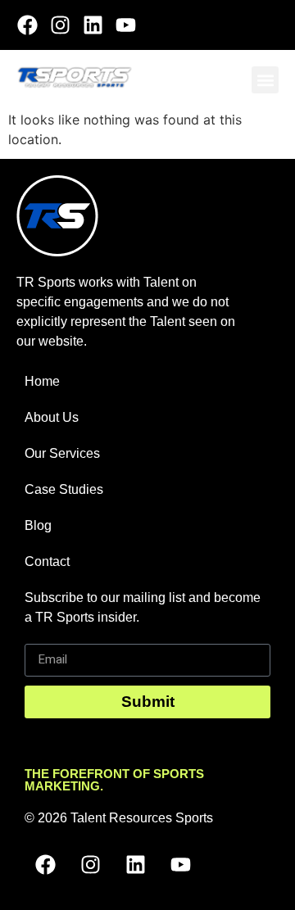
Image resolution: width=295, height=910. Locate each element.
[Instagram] (60, 25)
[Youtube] (125, 25)
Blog (38, 525)
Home (42, 381)
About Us (52, 417)
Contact (47, 561)
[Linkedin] (93, 25)
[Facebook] (27, 25)
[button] (265, 79)
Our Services (62, 453)
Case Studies (64, 489)
